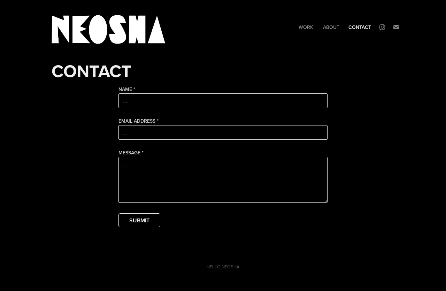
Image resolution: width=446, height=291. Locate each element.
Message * (131, 152)
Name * (126, 89)
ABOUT (331, 27)
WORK (306, 27)
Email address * (138, 120)
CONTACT (359, 27)
